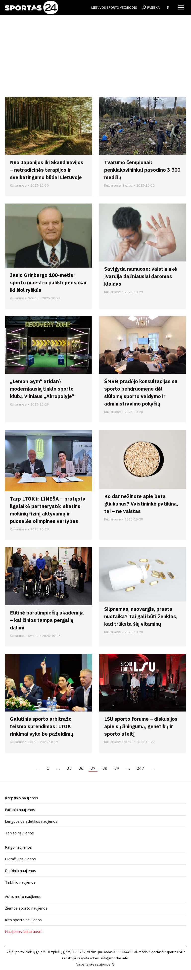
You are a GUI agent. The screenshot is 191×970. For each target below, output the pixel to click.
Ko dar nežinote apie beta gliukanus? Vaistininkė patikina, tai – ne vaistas (141, 503)
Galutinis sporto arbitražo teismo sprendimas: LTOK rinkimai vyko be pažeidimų (41, 726)
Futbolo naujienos (20, 809)
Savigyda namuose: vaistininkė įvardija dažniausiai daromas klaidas (140, 276)
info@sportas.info (114, 958)
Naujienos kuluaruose (23, 931)
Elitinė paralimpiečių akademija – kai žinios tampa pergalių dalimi (47, 620)
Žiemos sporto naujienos (26, 908)
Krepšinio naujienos (21, 797)
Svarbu (127, 185)
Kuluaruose (18, 185)
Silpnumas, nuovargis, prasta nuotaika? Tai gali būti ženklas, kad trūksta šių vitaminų (140, 616)
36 (81, 768)
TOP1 (32, 742)
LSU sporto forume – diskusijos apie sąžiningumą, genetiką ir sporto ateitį (141, 726)
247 (140, 768)
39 (116, 768)
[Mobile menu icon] (181, 7)
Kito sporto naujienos (23, 919)
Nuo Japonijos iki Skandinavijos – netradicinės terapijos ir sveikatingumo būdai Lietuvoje (46, 170)
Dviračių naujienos (20, 858)
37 (93, 768)
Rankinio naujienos (20, 870)
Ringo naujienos (18, 847)
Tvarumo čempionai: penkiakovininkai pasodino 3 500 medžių (142, 170)
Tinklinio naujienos (20, 882)
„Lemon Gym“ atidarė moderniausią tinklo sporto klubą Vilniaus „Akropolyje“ (42, 389)
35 (69, 768)
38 (104, 768)
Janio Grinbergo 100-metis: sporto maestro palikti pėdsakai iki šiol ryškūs (48, 282)
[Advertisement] (95, 60)
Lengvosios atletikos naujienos (31, 821)
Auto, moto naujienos (23, 896)
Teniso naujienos (19, 832)
